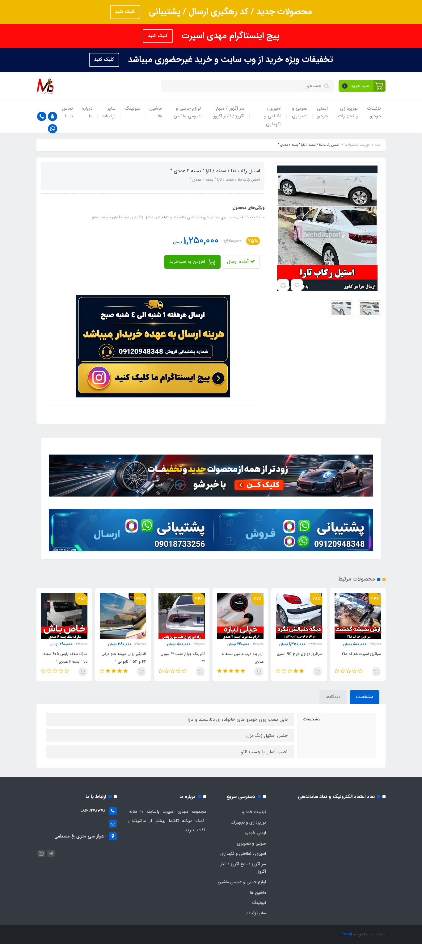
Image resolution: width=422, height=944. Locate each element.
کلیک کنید (125, 11)
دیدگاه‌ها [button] (333, 696)
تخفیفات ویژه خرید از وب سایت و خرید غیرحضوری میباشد (229, 59)
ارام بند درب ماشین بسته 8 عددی (243, 658)
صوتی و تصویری (299, 112)
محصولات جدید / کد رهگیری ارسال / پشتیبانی (229, 12)
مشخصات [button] (364, 696)
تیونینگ (132, 108)
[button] (362, 86)
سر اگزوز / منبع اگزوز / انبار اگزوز (228, 112)
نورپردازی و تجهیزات (348, 112)
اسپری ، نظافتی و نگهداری (272, 116)
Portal (347, 934)
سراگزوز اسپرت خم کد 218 (361, 654)
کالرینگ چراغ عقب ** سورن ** (183, 658)
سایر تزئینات (109, 112)
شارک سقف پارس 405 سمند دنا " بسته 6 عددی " (65, 658)
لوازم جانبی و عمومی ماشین (187, 112)
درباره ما (87, 112)
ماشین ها (156, 112)
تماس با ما (67, 112)
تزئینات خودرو (374, 112)
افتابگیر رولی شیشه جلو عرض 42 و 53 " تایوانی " (124, 658)
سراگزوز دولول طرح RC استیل (299, 654)
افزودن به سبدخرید (188, 261)
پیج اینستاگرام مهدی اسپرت (229, 36)
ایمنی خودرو (322, 112)
